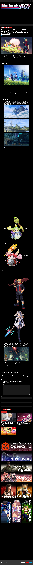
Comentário (5, 384)
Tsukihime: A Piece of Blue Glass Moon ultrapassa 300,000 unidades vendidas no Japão (8, 417)
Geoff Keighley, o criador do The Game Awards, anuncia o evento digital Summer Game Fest (24, 376)
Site (1, 404)
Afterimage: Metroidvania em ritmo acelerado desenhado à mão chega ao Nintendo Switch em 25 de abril (24, 417)
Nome (2, 396)
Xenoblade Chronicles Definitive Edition (13, 372)
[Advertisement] (16, 16)
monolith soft (5, 372)
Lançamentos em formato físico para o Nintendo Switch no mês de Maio (8, 375)
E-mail (2, 400)
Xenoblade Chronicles (8, 27)
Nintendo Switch (3, 27)
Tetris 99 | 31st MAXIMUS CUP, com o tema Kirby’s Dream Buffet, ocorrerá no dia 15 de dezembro (8, 431)
